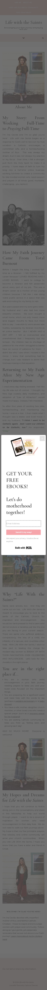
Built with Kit (23, 547)
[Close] (42, 438)
